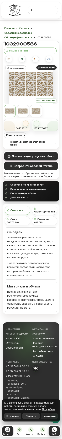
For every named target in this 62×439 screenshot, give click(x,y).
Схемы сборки (14, 347)
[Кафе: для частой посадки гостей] (22, 59)
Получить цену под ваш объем (33, 156)
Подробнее (48, 409)
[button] (31, 84)
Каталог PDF (13, 338)
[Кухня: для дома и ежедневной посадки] (9, 59)
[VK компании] (35, 368)
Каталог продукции (17, 333)
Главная (9, 28)
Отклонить (12, 416)
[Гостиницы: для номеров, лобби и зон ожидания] (49, 59)
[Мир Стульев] (15, 10)
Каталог (24, 28)
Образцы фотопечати (18, 37)
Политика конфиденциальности (45, 344)
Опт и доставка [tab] (13, 221)
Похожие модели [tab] (41, 221)
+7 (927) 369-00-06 (17, 371)
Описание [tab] (16, 210)
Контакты (37, 355)
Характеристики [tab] (44, 211)
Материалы (12, 343)
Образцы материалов (18, 32)
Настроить (49, 416)
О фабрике (38, 333)
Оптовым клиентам (43, 338)
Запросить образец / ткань (33, 166)
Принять (31, 416)
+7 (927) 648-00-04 (17, 366)
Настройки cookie (42, 351)
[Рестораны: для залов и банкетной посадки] (35, 59)
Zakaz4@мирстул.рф (18, 375)
